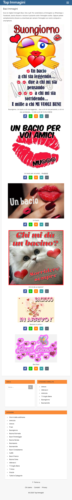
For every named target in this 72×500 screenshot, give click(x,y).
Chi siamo (28, 487)
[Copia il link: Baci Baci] (41, 368)
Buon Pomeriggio (15, 437)
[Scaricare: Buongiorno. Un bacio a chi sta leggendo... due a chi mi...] (36, 116)
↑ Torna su (36, 482)
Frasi (11, 427)
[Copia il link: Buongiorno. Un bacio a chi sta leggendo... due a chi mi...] (41, 116)
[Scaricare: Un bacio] (36, 224)
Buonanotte (45, 403)
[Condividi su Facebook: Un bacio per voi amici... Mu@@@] (25, 177)
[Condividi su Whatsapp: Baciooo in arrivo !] (30, 328)
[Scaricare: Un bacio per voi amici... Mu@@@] (36, 177)
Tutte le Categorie (15, 476)
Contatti (37, 487)
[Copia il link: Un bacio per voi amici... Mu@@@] (41, 177)
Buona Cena (13, 459)
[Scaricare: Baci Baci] (36, 368)
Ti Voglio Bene (46, 396)
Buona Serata (14, 440)
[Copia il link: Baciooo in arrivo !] (41, 328)
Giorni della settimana (17, 417)
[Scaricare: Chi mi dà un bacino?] (36, 291)
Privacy (44, 487)
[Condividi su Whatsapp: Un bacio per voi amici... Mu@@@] (30, 177)
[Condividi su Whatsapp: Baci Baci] (30, 368)
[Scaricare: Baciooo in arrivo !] (36, 328)
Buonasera (13, 443)
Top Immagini (39, 493)
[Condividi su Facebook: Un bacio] (25, 224)
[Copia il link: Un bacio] (41, 224)
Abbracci (44, 390)
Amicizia (44, 393)
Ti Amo (11, 469)
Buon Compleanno (16, 450)
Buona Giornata (15, 433)
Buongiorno (45, 400)
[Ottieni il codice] (47, 116)
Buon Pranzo (14, 456)
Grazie (11, 472)
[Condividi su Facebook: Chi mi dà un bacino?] (25, 291)
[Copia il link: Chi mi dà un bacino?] (41, 291)
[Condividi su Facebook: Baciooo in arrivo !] (25, 328)
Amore (43, 387)
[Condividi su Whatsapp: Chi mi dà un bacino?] (30, 291)
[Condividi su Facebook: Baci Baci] (25, 368)
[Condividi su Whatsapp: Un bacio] (30, 224)
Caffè (11, 453)
